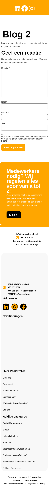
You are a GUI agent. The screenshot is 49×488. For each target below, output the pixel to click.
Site (3, 123)
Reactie (5, 68)
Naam (4, 102)
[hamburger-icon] (8, 24)
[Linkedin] (17, 8)
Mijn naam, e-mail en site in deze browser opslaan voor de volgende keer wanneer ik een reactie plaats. (24, 139)
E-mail (5, 113)
